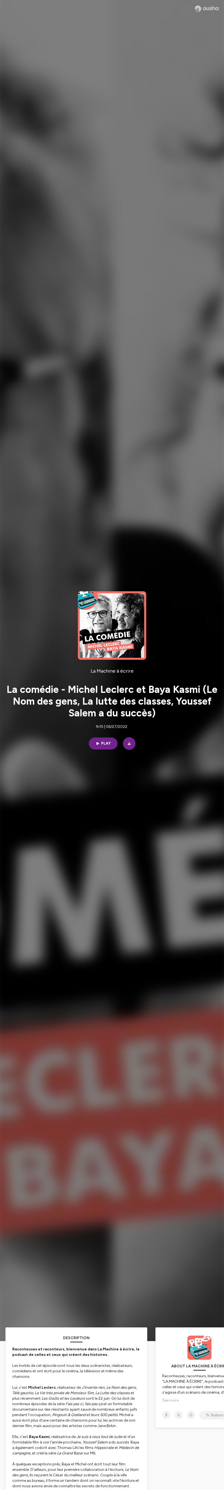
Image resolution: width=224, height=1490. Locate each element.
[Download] (129, 743)
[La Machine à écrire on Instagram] (191, 1415)
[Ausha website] (207, 8)
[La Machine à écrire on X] (179, 1415)
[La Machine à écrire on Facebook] (166, 1415)
